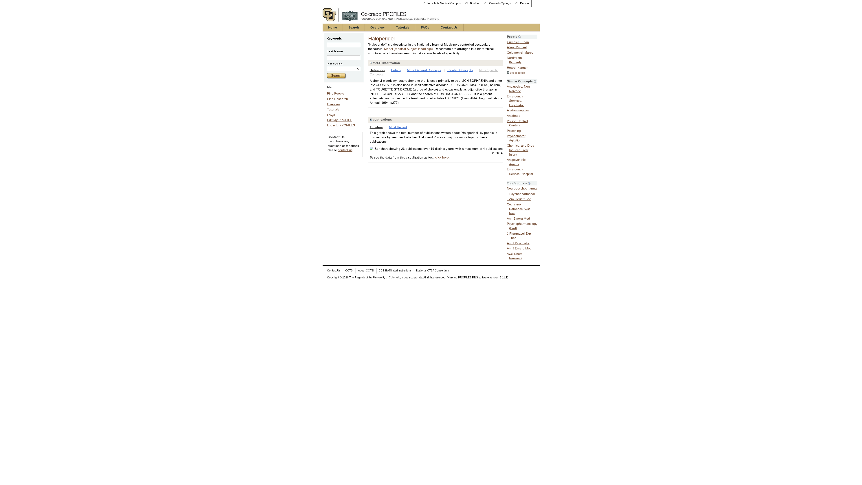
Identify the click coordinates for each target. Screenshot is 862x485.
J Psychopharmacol (521, 194)
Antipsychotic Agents (516, 162)
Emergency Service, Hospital (520, 172)
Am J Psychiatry (518, 243)
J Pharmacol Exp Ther (519, 236)
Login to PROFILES (341, 125)
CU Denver (522, 3)
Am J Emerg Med (519, 248)
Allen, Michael (517, 47)
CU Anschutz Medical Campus (442, 3)
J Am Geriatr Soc (519, 199)
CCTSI (349, 270)
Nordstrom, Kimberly (515, 60)
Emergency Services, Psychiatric (515, 101)
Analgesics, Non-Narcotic (519, 89)
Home (332, 27)
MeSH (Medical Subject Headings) (408, 49)
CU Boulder (472, 3)
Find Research (337, 99)
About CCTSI (366, 270)
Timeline (376, 127)
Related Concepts (460, 70)
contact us (345, 150)
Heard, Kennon (517, 67)
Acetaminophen (518, 110)
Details (396, 70)
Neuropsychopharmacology (526, 188)
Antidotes (513, 115)
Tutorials (402, 27)
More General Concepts (424, 70)
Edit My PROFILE (339, 120)
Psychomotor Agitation (516, 138)
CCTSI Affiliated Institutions (395, 270)
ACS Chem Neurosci (515, 256)
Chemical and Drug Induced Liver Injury (520, 150)
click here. (442, 157)
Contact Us (449, 27)
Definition (377, 70)
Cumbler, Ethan (518, 42)
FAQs (425, 27)
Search (353, 27)
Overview (377, 27)
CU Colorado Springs (497, 3)
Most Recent (398, 127)
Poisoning (514, 130)
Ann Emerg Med (518, 218)
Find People (335, 93)
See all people (517, 72)
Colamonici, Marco (520, 52)
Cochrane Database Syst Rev (518, 209)
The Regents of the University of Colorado (374, 277)
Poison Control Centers (517, 123)
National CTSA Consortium (432, 270)
